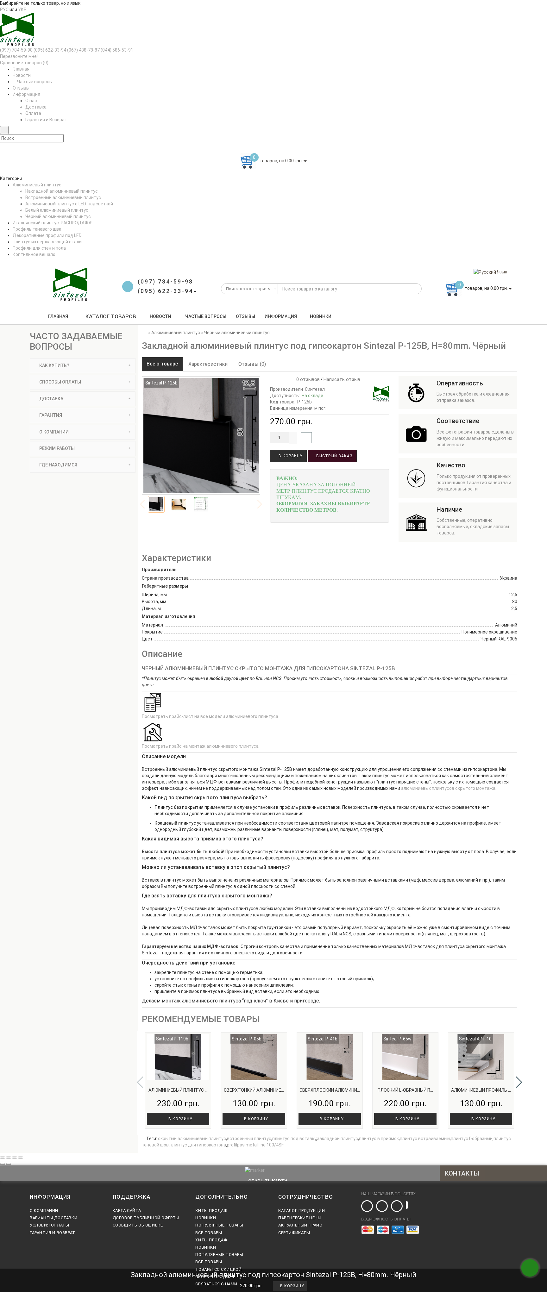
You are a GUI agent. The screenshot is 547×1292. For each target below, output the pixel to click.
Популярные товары (219, 1225)
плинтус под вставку (294, 1138)
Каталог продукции (301, 1210)
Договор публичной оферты (146, 1217)
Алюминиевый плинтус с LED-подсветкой (69, 203)
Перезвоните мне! (19, 56)
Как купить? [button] (53, 365)
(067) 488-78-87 (83, 50)
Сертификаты (294, 1232)
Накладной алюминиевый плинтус (61, 191)
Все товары (208, 1232)
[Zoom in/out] (20, 1157)
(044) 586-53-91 (117, 50)
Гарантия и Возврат (46, 119)
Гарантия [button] (50, 415)
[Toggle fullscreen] (14, 1157)
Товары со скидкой (218, 1269)
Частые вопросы (34, 81)
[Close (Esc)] (2, 1157)
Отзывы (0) (252, 364)
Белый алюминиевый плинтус (56, 210)
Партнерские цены (300, 1217)
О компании (44, 1210)
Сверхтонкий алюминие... (254, 1090)
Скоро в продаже (215, 1276)
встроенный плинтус (249, 1138)
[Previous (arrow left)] (2, 1164)
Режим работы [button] (56, 448)
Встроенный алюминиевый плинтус (63, 197)
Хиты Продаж (211, 1210)
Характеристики (208, 364)
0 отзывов (307, 379)
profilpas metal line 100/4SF (255, 1144)
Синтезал (315, 389)
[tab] (82, 366)
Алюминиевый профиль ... (481, 1090)
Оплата (33, 113)
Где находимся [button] (57, 464)
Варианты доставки (53, 1217)
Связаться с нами (216, 1284)
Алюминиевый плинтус (37, 184)
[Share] (8, 1157)
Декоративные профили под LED (47, 235)
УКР (22, 9)
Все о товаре (162, 364)
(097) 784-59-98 (16, 50)
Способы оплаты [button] (59, 381)
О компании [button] (53, 431)
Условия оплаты (49, 1225)
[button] (519, 1082)
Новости (22, 75)
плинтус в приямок (379, 1138)
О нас (31, 100)
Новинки (320, 316)
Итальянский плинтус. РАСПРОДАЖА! (52, 222)
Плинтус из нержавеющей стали (47, 241)
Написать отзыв (342, 379)
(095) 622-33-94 (50, 50)
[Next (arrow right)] (8, 1164)
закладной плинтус (337, 1138)
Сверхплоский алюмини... (329, 1090)
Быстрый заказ (334, 456)
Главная (21, 69)
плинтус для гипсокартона (198, 1144)
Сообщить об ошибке (138, 1225)
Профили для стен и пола (39, 248)
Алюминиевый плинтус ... (178, 1090)
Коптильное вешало (34, 254)
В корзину (290, 456)
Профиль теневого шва (37, 229)
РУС (4, 9)
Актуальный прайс (300, 1225)
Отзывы (21, 88)
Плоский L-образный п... (405, 1090)
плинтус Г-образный (472, 1138)
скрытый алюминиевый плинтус (192, 1138)
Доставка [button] (50, 398)
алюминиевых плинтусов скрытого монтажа (448, 788)
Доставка (36, 106)
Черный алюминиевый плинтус (58, 216)
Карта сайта (127, 1210)
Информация (281, 316)
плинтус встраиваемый (425, 1138)
